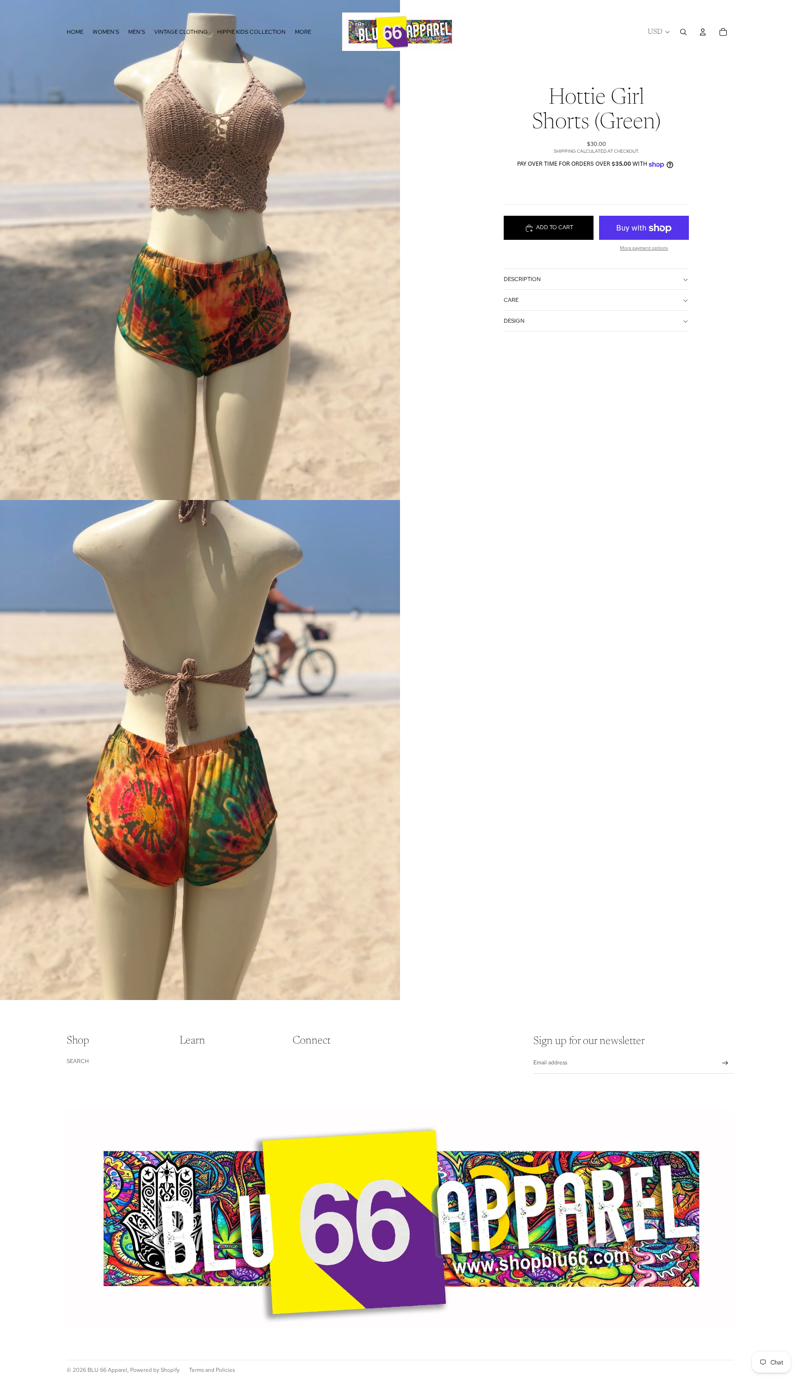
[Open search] (683, 32)
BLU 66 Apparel (107, 1370)
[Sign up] (725, 1063)
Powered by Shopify (155, 1370)
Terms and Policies (212, 1370)
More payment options (644, 248)
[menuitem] (303, 32)
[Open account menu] (703, 32)
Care (511, 300)
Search (78, 1061)
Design (514, 321)
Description (522, 279)
